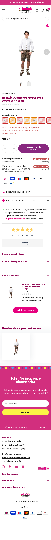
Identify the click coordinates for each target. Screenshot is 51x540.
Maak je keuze (9, 115)
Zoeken (46, 18)
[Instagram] (3, 466)
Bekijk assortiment (3, 10)
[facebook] (23, 466)
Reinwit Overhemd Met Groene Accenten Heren (34, 286)
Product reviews (10, 275)
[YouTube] (16, 467)
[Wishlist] (42, 10)
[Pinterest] (10, 466)
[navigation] (21, 84)
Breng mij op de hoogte (33, 148)
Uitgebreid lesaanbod (15, 218)
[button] (46, 25)
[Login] (37, 10)
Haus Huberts (8, 93)
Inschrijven (25, 412)
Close (25, 474)
